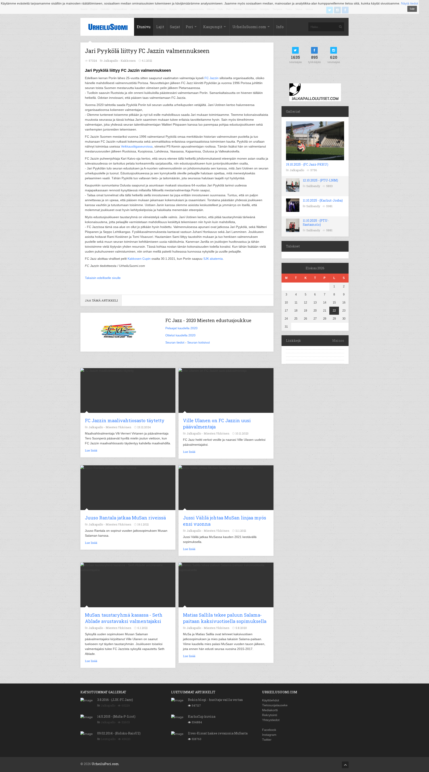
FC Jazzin (211, 78)
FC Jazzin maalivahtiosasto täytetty (124, 420)
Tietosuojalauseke (275, 705)
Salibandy (313, 186)
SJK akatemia (213, 258)
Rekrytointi (269, 715)
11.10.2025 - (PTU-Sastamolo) (316, 222)
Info (280, 26)
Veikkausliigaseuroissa (137, 146)
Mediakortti (270, 710)
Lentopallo (108, 739)
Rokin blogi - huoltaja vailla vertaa (215, 700)
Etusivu (144, 26)
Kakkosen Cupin (139, 258)
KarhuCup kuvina (201, 716)
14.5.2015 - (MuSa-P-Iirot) (116, 716)
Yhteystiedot (271, 720)
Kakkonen (128, 61)
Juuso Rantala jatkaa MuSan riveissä (125, 518)
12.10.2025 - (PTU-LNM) (320, 180)
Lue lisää (91, 450)
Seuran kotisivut (198, 342)
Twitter (266, 739)
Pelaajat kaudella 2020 (181, 328)
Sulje (412, 8)
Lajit (160, 26)
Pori (189, 26)
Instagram (269, 734)
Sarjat (175, 26)
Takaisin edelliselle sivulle (103, 278)
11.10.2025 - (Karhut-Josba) (323, 200)
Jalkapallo (297, 170)
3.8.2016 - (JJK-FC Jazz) (115, 700)
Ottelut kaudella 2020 (180, 335)
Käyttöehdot (270, 700)
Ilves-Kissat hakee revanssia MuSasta (218, 733)
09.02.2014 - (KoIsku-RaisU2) (119, 733)
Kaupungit (212, 26)
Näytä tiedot (409, 3)
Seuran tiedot (174, 342)
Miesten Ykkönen (118, 427)
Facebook (269, 730)
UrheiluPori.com (105, 764)
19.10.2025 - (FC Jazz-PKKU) (307, 164)
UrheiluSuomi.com (249, 26)
